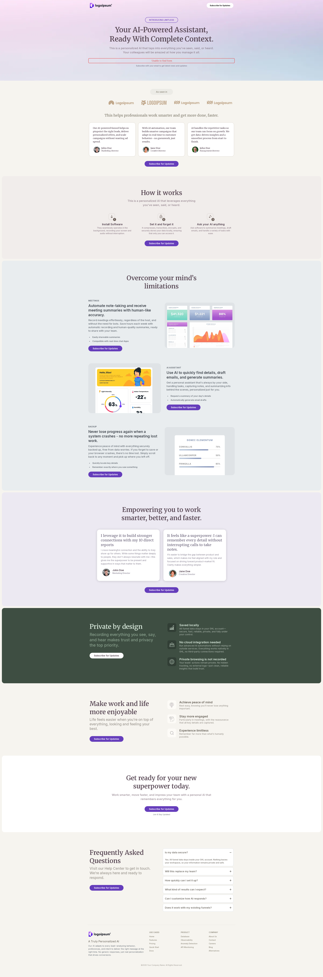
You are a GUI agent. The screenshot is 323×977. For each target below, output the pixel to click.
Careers (212, 943)
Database (185, 936)
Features (153, 940)
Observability (187, 940)
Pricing (152, 943)
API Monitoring (187, 947)
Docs (151, 951)
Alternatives (214, 951)
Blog (211, 947)
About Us (213, 936)
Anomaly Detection (189, 943)
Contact (212, 940)
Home (151, 936)
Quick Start (154, 947)
